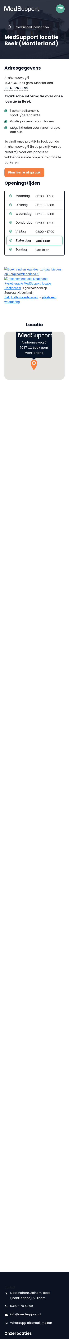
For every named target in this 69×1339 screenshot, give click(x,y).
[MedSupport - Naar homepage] (21, 9)
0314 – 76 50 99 (16, 88)
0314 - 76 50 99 (21, 1306)
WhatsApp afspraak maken (31, 1323)
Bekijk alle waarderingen (21, 297)
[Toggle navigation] (60, 10)
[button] (34, 365)
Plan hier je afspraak (24, 172)
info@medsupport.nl (25, 1314)
